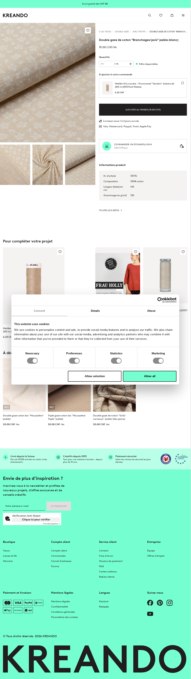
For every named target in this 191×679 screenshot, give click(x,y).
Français (104, 606)
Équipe (151, 550)
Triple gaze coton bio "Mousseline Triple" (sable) (66, 417)
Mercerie (8, 561)
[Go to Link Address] (95, 3)
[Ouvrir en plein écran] (47, 82)
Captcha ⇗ (51, 523)
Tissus (6, 550)
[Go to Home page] (15, 15)
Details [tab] (95, 310)
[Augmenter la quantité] (131, 64)
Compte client (59, 550)
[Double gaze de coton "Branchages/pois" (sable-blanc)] (15, 165)
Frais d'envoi (106, 555)
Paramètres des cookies (64, 617)
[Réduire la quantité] (102, 64)
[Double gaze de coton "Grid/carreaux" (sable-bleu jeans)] (114, 385)
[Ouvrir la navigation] (183, 15)
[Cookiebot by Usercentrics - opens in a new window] (160, 300)
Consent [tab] (39, 310)
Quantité (104, 57)
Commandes (58, 555)
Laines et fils (10, 555)
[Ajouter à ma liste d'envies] (88, 30)
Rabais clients (107, 576)
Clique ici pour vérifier (36, 519)
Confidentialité (59, 606)
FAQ (101, 566)
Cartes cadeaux (108, 571)
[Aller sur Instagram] (170, 603)
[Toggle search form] (149, 15)
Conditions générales (63, 611)
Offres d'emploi (156, 555)
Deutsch (104, 601)
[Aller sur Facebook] (150, 603)
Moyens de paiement (111, 561)
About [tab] (151, 310)
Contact (103, 550)
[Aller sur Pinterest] (160, 603)
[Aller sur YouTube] (150, 614)
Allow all (149, 376)
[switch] (74, 361)
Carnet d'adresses (61, 561)
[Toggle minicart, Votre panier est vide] (171, 15)
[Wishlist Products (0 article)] (160, 15)
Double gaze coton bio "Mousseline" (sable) (23, 417)
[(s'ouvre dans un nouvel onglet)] (166, 459)
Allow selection (95, 376)
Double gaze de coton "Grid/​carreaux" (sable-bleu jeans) (109, 417)
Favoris (55, 566)
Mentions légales (60, 601)
